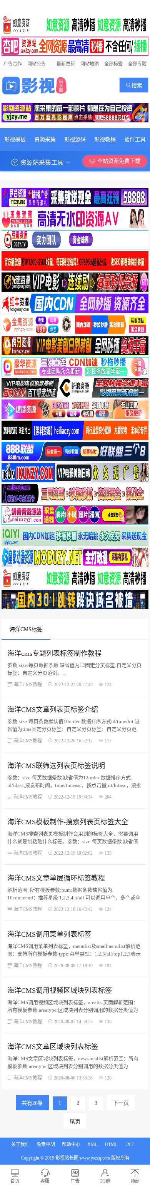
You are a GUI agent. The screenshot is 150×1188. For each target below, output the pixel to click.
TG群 (105, 1181)
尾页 (75, 1122)
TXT (129, 1144)
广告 (75, 1181)
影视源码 (75, 139)
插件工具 (135, 139)
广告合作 (12, 64)
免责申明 (46, 1144)
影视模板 (15, 139)
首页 (15, 1181)
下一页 (121, 1103)
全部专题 (137, 64)
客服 (45, 1181)
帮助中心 (71, 1144)
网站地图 (89, 64)
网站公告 (36, 64)
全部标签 (113, 64)
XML (92, 1144)
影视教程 (105, 139)
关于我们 (20, 1144)
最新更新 (66, 64)
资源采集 (45, 139)
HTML (111, 1144)
